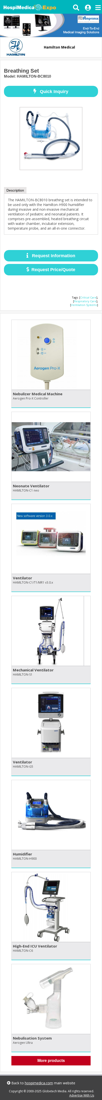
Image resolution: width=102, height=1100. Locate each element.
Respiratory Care (85, 301)
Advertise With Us (81, 1095)
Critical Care (88, 297)
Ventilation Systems (84, 305)
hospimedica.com (39, 1083)
